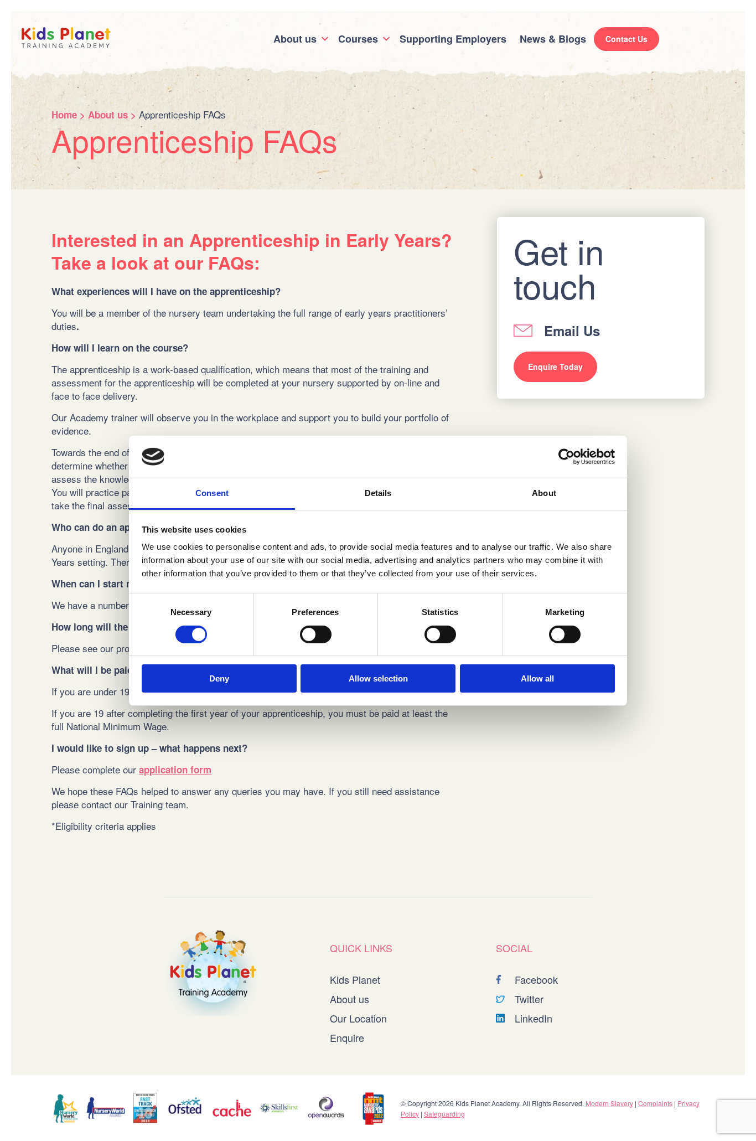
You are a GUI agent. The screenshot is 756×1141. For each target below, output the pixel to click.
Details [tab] (378, 493)
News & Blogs (553, 39)
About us (295, 39)
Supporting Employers (453, 39)
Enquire (347, 1037)
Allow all (537, 678)
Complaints (655, 1103)
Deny (219, 678)
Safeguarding (444, 1113)
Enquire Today (555, 366)
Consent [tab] (212, 493)
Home (64, 114)
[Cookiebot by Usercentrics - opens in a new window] (566, 456)
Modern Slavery (609, 1103)
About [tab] (544, 493)
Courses (358, 39)
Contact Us (626, 38)
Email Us (572, 330)
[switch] (316, 634)
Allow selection (378, 678)
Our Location (358, 1018)
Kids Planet (355, 979)
